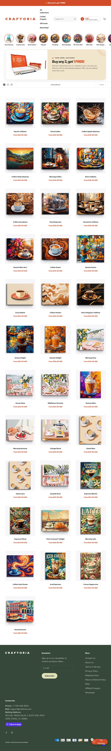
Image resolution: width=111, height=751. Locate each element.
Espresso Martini (90, 494)
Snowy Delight (20, 358)
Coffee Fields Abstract (20, 177)
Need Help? (44, 28)
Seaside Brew (55, 494)
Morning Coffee (55, 177)
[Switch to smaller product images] (8, 85)
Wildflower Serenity (55, 403)
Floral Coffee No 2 (20, 267)
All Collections (44, 11)
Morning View (90, 358)
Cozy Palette (20, 313)
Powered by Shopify (22, 742)
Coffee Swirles (55, 313)
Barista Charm (90, 267)
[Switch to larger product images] (4, 85)
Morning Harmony (20, 448)
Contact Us (90, 658)
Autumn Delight (55, 358)
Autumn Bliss (91, 403)
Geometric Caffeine (90, 222)
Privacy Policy (91, 671)
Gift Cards (44, 23)
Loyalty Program (43, 18)
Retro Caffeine (90, 177)
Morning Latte (90, 539)
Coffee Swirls (55, 267)
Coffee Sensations (20, 222)
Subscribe (49, 676)
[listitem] (9, 40)
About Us (89, 662)
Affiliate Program (92, 688)
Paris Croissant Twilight (55, 539)
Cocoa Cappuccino (90, 584)
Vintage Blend (55, 448)
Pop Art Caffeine (20, 131)
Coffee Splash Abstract (91, 131)
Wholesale (90, 692)
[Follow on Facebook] (6, 733)
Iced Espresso (55, 584)
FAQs (87, 684)
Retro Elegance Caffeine (90, 313)
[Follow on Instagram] (12, 733)
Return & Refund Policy (95, 680)
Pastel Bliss (90, 448)
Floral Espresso (55, 222)
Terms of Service (92, 667)
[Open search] (75, 19)
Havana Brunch (20, 630)
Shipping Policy (92, 675)
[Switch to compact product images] (12, 85)
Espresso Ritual (20, 539)
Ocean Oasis (20, 403)
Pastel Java (20, 494)
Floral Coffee (55, 131)
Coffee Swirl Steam (20, 584)
